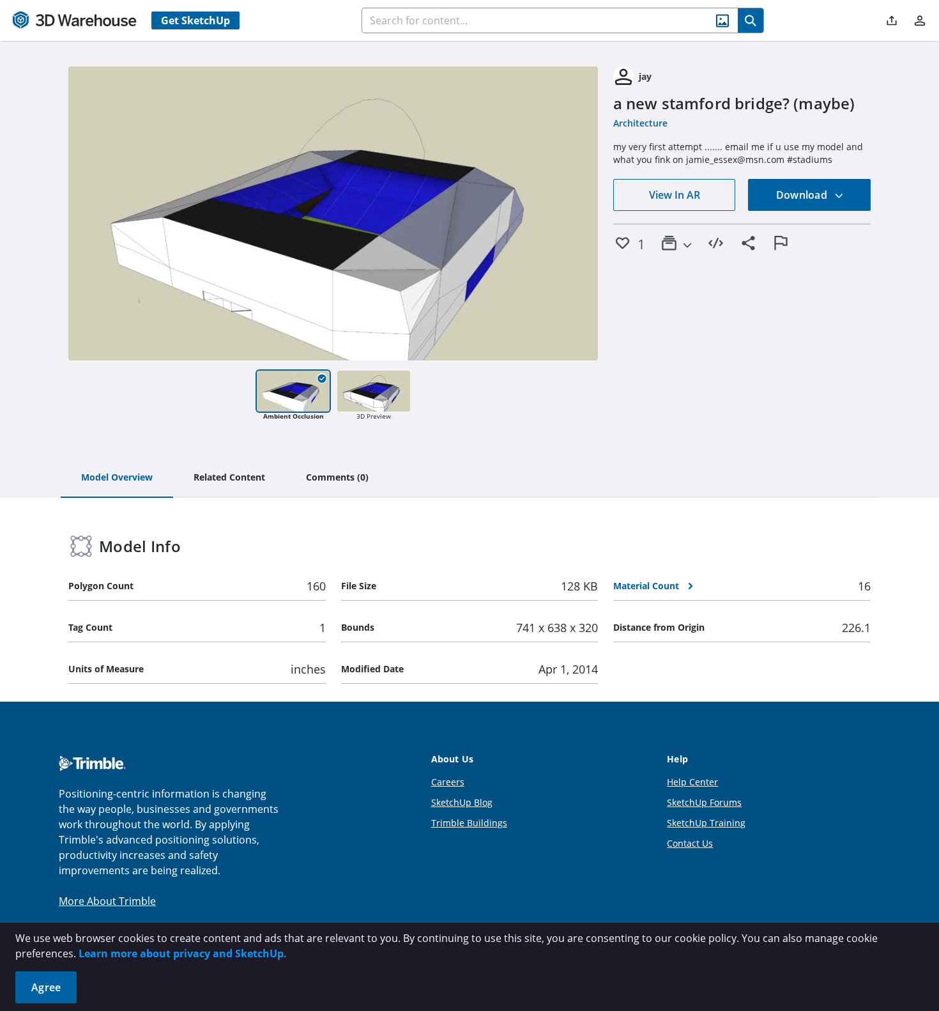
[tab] (117, 478)
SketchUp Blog (461, 802)
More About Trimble (107, 901)
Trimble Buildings (469, 823)
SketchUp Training (706, 823)
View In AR (674, 195)
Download (803, 195)
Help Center (692, 782)
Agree (46, 987)
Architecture (640, 123)
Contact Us (690, 843)
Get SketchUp (195, 20)
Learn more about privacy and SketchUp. (183, 953)
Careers (447, 782)
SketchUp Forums (704, 802)
